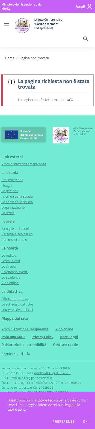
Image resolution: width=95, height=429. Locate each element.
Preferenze (64, 421)
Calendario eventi (14, 272)
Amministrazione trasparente (23, 164)
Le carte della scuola (17, 202)
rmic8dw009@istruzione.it (52, 372)
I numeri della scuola (17, 196)
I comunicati (10, 261)
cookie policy (17, 409)
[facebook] (22, 354)
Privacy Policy (42, 336)
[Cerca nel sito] (85, 39)
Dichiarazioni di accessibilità (23, 344)
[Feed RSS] (28, 354)
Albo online (10, 283)
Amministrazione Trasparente (24, 329)
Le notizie (8, 255)
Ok (85, 421)
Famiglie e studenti (15, 228)
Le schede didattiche (17, 304)
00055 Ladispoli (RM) (55, 368)
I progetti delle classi (17, 309)
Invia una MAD (13, 336)
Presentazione (12, 179)
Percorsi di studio (14, 239)
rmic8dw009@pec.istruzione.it (31, 377)
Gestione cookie (65, 344)
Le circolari (9, 266)
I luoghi (6, 185)
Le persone (9, 190)
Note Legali (69, 336)
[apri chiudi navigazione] (6, 25)
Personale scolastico (17, 234)
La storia (8, 213)
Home (9, 58)
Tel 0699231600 (12, 372)
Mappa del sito (14, 318)
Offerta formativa (14, 298)
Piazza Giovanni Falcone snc (19, 368)
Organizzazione (13, 207)
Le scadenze (10, 277)
